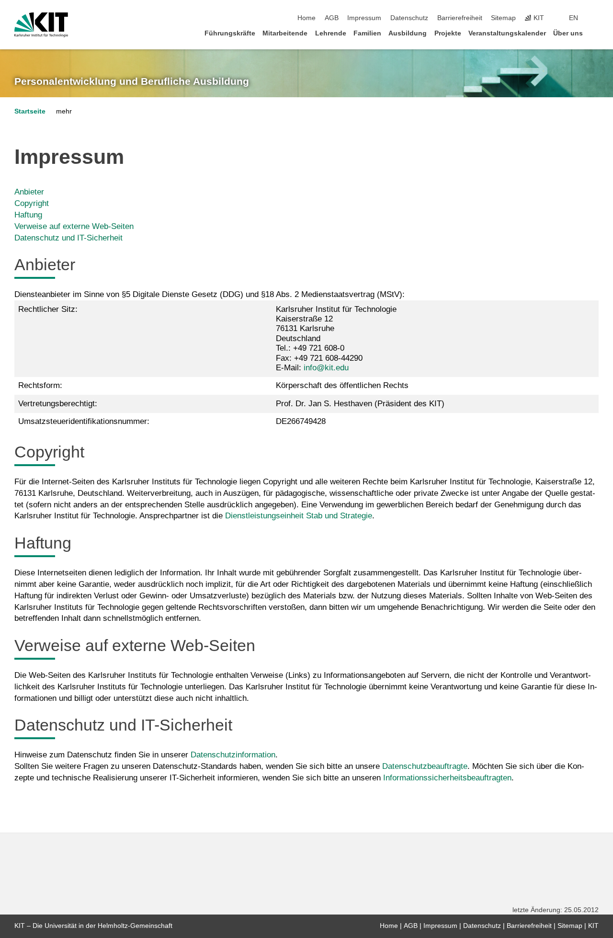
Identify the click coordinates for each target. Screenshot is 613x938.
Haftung (28, 214)
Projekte (447, 33)
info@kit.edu (326, 367)
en (573, 18)
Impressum (364, 18)
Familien (367, 33)
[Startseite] (596, 33)
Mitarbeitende (284, 33)
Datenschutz (409, 18)
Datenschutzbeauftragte (424, 766)
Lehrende (330, 33)
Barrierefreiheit (459, 18)
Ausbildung (407, 33)
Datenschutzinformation (233, 754)
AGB (332, 18)
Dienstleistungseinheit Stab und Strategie (298, 515)
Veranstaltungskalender (507, 33)
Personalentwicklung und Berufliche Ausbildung (131, 81)
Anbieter (29, 191)
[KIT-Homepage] (41, 24)
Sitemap (503, 18)
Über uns (568, 33)
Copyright (31, 203)
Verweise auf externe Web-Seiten (74, 226)
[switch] (596, 18)
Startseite (29, 111)
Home (306, 18)
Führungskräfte (229, 33)
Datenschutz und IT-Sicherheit (68, 237)
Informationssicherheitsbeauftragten (447, 777)
